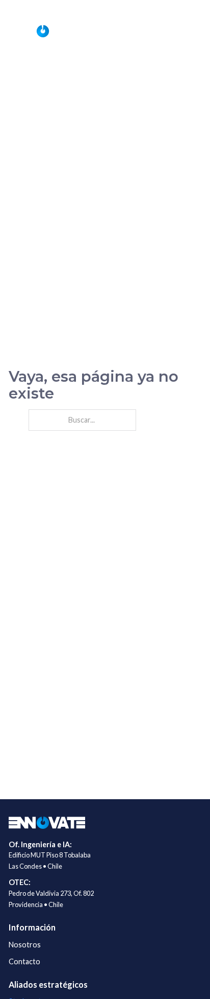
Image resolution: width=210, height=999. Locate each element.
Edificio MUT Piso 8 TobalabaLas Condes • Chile (50, 860)
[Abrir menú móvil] (191, 31)
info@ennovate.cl (141, 8)
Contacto (24, 961)
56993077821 (81, 8)
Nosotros (25, 944)
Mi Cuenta (186, 8)
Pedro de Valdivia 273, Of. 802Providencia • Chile (51, 899)
